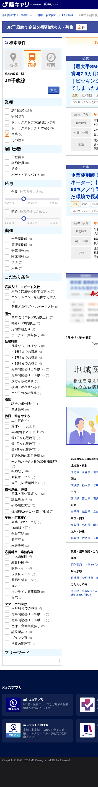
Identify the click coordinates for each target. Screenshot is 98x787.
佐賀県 (86, 538)
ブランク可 (21, 638)
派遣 (16, 169)
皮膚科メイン (22, 574)
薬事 (16, 268)
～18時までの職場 (26, 363)
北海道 (75, 472)
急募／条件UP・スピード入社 (34, 306)
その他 (18, 140)
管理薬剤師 (21, 244)
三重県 (75, 511)
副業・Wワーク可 (25, 522)
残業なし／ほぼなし (27, 346)
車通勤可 (19, 409)
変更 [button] (53, 90)
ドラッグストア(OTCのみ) (32, 128)
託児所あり (21, 499)
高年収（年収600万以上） (31, 317)
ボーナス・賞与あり (27, 335)
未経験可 (19, 545)
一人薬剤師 (21, 556)
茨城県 (75, 485)
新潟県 (75, 498)
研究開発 (19, 250)
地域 (13, 64)
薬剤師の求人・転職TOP (17, 15)
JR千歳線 (67, 15)
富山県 (86, 498)
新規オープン (22, 477)
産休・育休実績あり (27, 493)
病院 (17, 116)
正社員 (18, 157)
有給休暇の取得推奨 (27, 455)
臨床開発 (19, 256)
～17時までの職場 (26, 357)
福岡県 (75, 538)
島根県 (86, 524)
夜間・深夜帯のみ (25, 387)
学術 (16, 262)
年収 (29, 192)
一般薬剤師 (21, 239)
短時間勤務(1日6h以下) (29, 375)
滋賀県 (86, 511)
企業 (16, 134)
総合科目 (19, 562)
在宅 (16, 597)
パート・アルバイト (27, 174)
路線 (32, 64)
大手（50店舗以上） (27, 483)
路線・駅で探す (47, 15)
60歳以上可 (21, 528)
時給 (29, 211)
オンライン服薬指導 (27, 591)
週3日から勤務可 (25, 450)
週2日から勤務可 (25, 444)
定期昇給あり (22, 329)
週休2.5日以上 (23, 426)
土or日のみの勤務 (25, 393)
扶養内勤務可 (22, 643)
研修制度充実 (22, 505)
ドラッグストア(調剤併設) (32, 122)
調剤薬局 (21, 110)
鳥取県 (75, 524)
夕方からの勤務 (24, 381)
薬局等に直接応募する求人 (32, 291)
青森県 (86, 472)
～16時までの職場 (26, 351)
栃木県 (86, 485)
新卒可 (18, 539)
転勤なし (19, 471)
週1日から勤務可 (25, 438)
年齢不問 (19, 534)
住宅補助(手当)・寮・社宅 (31, 511)
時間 (51, 64)
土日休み (19, 420)
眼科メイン (21, 568)
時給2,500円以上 (25, 323)
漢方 (16, 586)
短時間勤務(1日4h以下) (29, 369)
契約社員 (19, 163)
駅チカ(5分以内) (24, 403)
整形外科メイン (24, 580)
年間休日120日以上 (27, 432)
